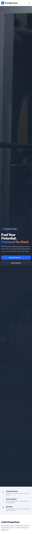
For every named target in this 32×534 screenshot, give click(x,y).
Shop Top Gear (16, 263)
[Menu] (29, 3)
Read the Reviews (15, 257)
